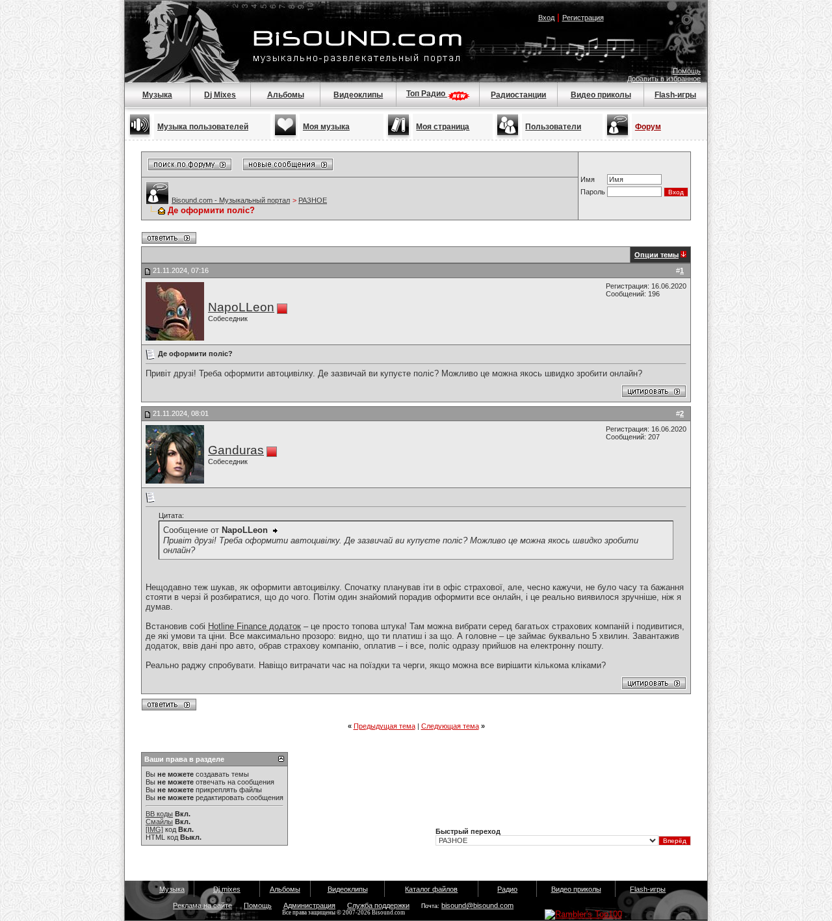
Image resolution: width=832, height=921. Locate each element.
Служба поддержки (378, 905)
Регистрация (583, 17)
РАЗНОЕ (312, 200)
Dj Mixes (220, 94)
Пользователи (553, 126)
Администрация (309, 905)
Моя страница (442, 126)
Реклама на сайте (202, 905)
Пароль (592, 192)
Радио (507, 889)
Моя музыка (326, 126)
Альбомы (285, 94)
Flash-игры (675, 94)
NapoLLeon (241, 307)
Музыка (157, 94)
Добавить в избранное (664, 79)
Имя (587, 179)
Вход (546, 17)
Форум (648, 126)
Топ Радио (426, 93)
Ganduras (236, 450)
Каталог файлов (431, 889)
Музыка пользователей (202, 126)
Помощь (687, 71)
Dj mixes (226, 889)
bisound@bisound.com (477, 905)
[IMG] (154, 829)
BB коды (159, 814)
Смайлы (159, 821)
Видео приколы (601, 94)
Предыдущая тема (384, 726)
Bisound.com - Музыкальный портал (231, 200)
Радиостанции (518, 94)
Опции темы (656, 255)
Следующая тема (450, 726)
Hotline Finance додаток (254, 626)
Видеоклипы (358, 94)
